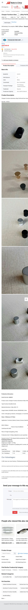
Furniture (8, 11)
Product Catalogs (23, 553)
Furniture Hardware (15, 11)
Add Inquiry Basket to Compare (10, 60)
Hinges (3, 556)
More (3, 598)
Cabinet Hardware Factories (9, 584)
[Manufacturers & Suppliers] (14, 2)
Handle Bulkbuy (6, 595)
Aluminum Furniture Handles (10, 592)
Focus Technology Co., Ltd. (19, 603)
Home (3, 11)
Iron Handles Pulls (7, 577)
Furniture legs (5, 559)
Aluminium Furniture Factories (10, 588)
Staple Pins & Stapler (21, 559)
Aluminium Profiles (6, 562)
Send (15, 512)
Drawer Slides (19, 556)
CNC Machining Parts (21, 562)
